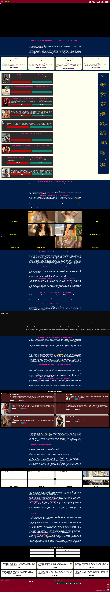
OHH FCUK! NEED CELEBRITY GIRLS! (41, 67)
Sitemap (13, 590)
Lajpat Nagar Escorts (103, 84)
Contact (106, 1)
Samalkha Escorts (102, 166)
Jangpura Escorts (102, 130)
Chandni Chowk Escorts (103, 143)
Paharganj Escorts (102, 78)
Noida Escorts (102, 171)
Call (23, 400)
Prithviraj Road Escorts (103, 132)
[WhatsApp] (108, 584)
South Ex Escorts (102, 82)
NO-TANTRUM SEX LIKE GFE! (95, 67)
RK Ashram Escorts (102, 164)
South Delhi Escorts (102, 81)
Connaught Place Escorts (103, 83)
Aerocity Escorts (102, 75)
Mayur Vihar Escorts (103, 136)
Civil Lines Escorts (102, 122)
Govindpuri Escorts (102, 146)
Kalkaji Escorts (102, 151)
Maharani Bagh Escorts (103, 124)
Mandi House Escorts (103, 156)
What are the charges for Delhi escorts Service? (68, 553)
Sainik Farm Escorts (103, 165)
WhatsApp (20, 400)
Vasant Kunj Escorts (103, 86)
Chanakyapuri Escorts (103, 102)
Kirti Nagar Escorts (102, 155)
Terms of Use (10, 590)
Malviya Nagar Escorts (103, 87)
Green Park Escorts (102, 91)
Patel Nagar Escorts (103, 162)
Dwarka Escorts (102, 76)
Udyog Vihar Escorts (103, 134)
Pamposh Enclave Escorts (103, 127)
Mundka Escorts (102, 96)
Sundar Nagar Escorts (103, 131)
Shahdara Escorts (102, 137)
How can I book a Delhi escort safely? (42, 556)
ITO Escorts (101, 149)
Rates (102, 1)
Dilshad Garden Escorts (103, 145)
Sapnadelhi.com (107, 590)
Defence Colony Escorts (103, 111)
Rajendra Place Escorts (103, 125)
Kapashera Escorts (102, 153)
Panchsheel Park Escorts (103, 116)
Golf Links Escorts (102, 113)
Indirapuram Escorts (103, 103)
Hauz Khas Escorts (102, 88)
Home (90, 1)
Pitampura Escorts (102, 135)
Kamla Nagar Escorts (103, 92)
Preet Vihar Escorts (102, 163)
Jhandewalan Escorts (103, 150)
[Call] (108, 587)
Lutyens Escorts (102, 115)
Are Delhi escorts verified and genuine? (42, 553)
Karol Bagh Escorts (102, 85)
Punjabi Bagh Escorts (103, 117)
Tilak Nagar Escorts (102, 168)
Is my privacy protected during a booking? (68, 550)
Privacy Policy (5, 590)
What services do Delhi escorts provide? (42, 550)
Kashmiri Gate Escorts (103, 154)
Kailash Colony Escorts (103, 152)
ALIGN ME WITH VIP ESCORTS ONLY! (68, 68)
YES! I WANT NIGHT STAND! (14, 67)
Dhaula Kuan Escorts (103, 144)
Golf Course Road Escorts (103, 114)
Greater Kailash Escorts (103, 106)
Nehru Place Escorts (103, 133)
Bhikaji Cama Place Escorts (104, 126)
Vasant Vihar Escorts (103, 120)
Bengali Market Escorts (103, 142)
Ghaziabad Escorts (102, 172)
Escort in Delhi (44, 111)
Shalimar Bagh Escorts (103, 167)
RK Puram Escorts (102, 104)
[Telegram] (108, 589)
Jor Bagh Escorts (102, 112)
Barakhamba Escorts (103, 141)
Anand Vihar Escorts (103, 140)
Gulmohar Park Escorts (103, 121)
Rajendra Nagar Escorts (103, 123)
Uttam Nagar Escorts (103, 93)
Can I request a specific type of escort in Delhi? (68, 556)
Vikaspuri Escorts (102, 101)
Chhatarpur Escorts (102, 95)
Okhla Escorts (102, 161)
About (94, 1)
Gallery (98, 1)
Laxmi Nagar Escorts (103, 97)
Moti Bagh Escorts (102, 105)
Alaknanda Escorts (102, 107)
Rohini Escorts (102, 98)
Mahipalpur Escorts (102, 77)
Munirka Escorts (102, 94)
